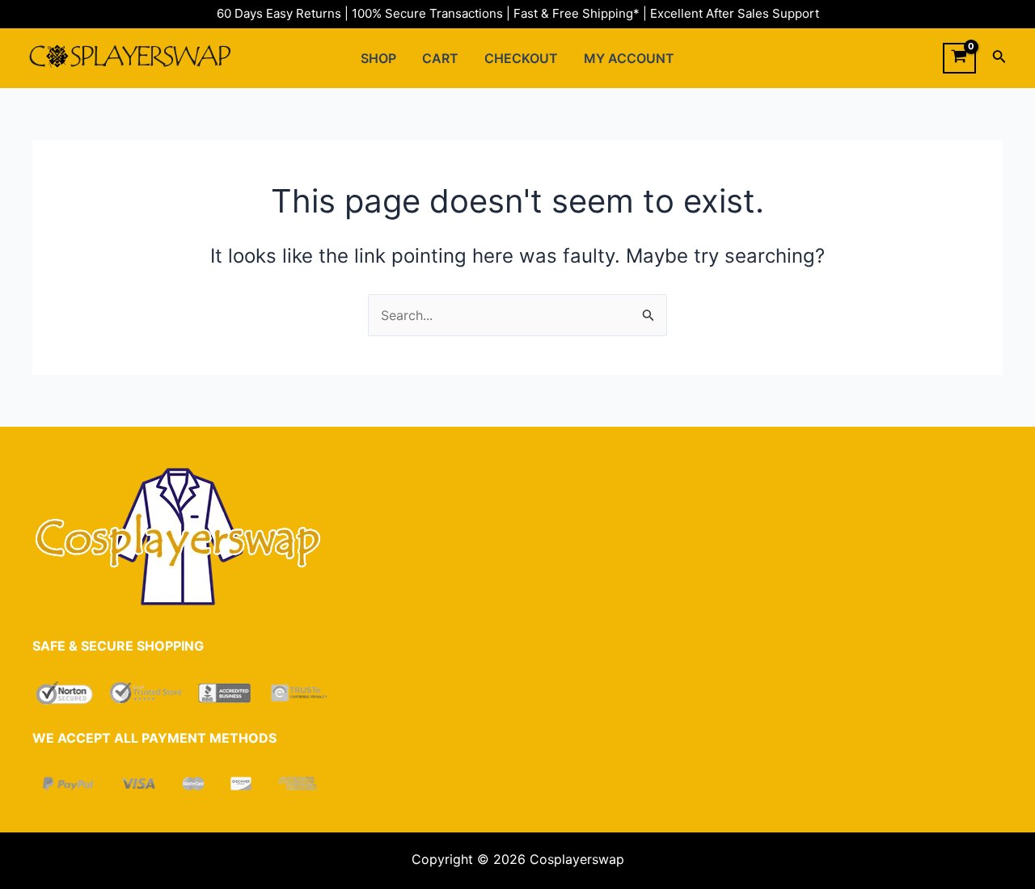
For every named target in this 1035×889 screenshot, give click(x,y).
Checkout (521, 58)
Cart (440, 58)
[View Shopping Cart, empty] (959, 58)
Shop (378, 58)
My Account (629, 58)
